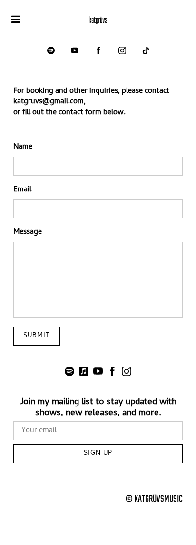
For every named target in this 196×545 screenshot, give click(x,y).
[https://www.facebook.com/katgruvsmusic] (98, 50)
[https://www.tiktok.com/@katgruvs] (146, 50)
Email (22, 190)
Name (22, 147)
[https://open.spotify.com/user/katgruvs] (51, 50)
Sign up (98, 453)
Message (27, 232)
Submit (36, 335)
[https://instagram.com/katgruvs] (122, 50)
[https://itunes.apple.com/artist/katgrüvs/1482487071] (83, 373)
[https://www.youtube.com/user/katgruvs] (74, 50)
